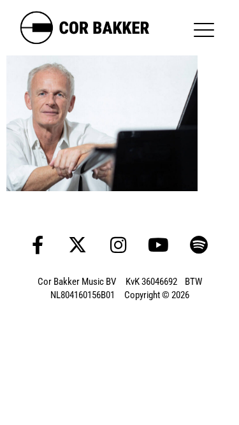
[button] (205, 30)
